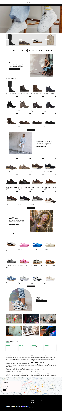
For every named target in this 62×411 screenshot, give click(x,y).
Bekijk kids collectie (14, 224)
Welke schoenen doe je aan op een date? (46, 324)
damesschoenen (23, 365)
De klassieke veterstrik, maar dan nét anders (46, 336)
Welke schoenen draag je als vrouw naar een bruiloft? (30, 336)
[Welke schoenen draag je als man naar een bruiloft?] (14, 331)
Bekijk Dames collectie (14, 68)
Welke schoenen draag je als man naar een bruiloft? (13, 336)
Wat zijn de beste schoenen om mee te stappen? (30, 324)
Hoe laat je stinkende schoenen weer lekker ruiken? (13, 324)
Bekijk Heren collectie (40, 146)
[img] (31, 342)
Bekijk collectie (31, 286)
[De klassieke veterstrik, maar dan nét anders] (48, 331)
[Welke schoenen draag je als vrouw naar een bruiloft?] (31, 331)
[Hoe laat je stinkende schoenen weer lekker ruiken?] (14, 318)
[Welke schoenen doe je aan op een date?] (48, 318)
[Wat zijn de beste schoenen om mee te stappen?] (31, 318)
